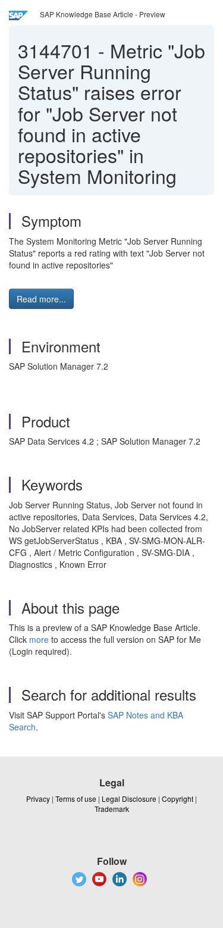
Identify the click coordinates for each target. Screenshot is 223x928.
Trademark (112, 809)
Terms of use (75, 798)
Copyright (177, 798)
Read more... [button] (41, 299)
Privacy (38, 798)
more (39, 639)
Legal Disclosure (129, 798)
